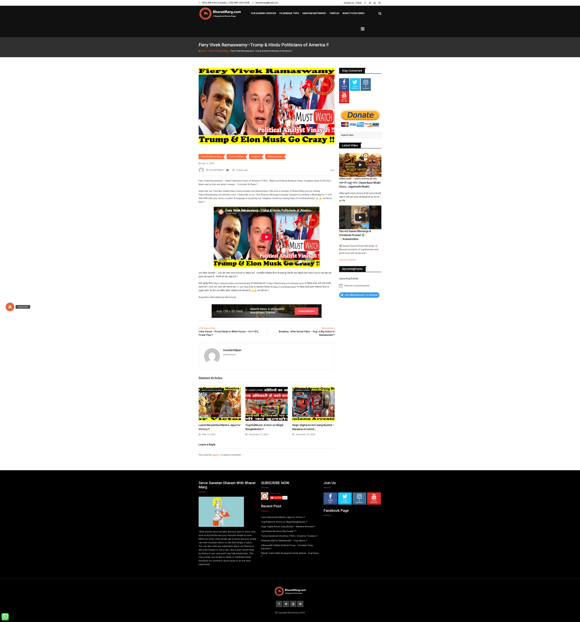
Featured (255, 156)
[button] (10, 307)
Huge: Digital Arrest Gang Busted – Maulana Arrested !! (288, 526)
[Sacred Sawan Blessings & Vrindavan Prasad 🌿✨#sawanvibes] (360, 217)
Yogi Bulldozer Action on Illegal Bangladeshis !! (284, 522)
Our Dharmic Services (263, 13)
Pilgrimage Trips (289, 13)
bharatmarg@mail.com (267, 2)
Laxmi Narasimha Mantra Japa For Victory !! (283, 517)
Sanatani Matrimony (314, 13)
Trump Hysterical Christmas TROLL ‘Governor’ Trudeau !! (289, 536)
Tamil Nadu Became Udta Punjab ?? (278, 531)
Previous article (207, 328)
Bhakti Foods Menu (353, 13)
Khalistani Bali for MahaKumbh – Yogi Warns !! (284, 540)
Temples (334, 13)
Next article (327, 328)
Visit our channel (347, 259)
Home (204, 51)
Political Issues (275, 156)
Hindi (359, 3)
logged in (216, 454)
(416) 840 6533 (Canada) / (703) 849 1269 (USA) (226, 2)
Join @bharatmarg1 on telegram (361, 295)
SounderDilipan (232, 350)
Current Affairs (236, 156)
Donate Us (349, 3)
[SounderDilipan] (227, 170)
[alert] (360, 286)
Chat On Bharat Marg (219, 51)
